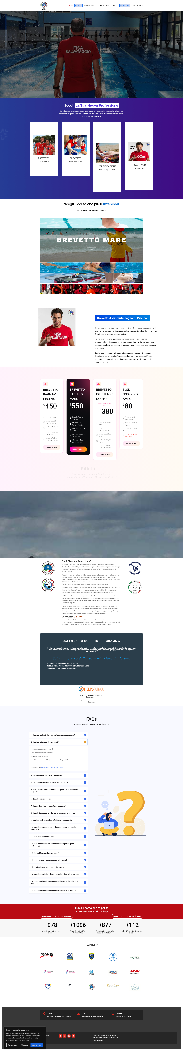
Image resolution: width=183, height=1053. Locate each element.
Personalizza (12, 1045)
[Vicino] (44, 1028)
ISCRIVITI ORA (52, 447)
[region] (25, 1038)
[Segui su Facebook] (60, 1036)
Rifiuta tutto (24, 1045)
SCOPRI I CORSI (91, 73)
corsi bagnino (45, 767)
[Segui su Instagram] (64, 1036)
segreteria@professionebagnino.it (92, 1016)
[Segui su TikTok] (73, 1036)
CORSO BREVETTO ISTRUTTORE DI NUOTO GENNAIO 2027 (91, 58)
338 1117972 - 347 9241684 (123, 1016)
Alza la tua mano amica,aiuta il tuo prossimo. (91, 696)
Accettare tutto (36, 1045)
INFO (91, 227)
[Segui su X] (69, 1036)
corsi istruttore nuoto (57, 767)
